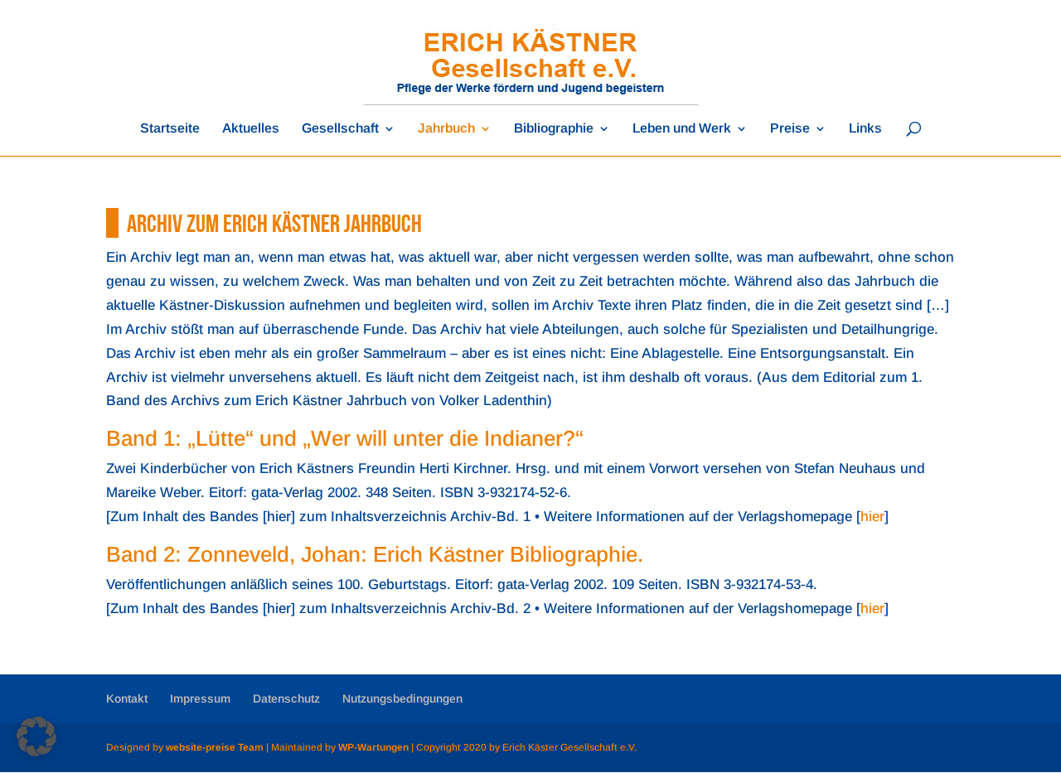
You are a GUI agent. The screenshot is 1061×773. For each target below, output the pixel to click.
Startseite (170, 129)
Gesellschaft (340, 129)
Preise (790, 129)
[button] (36, 736)
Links (865, 129)
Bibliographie (553, 129)
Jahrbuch (446, 129)
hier (872, 516)
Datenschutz (286, 698)
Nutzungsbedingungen (402, 698)
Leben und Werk (681, 129)
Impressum (200, 698)
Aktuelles (250, 129)
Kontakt (127, 698)
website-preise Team (215, 747)
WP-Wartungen (373, 747)
